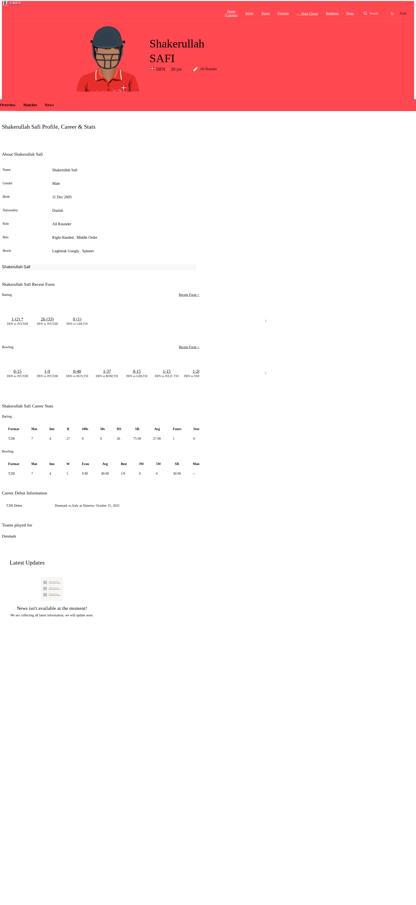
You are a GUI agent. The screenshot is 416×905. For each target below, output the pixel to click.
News (49, 105)
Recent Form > (189, 295)
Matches (30, 105)
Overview (8, 105)
